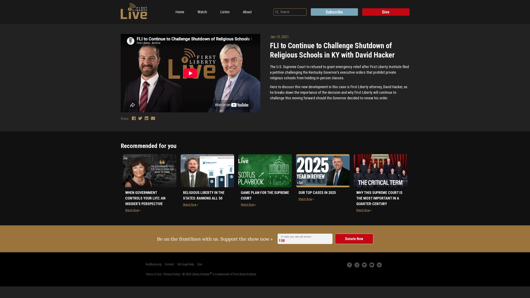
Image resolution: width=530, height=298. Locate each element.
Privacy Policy (172, 274)
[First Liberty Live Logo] (134, 11)
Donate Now (354, 239)
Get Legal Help (185, 264)
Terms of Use (153, 274)
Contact (169, 264)
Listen (225, 12)
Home (180, 12)
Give (385, 12)
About (247, 12)
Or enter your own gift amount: (296, 237)
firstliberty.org (153, 264)
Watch (202, 12)
